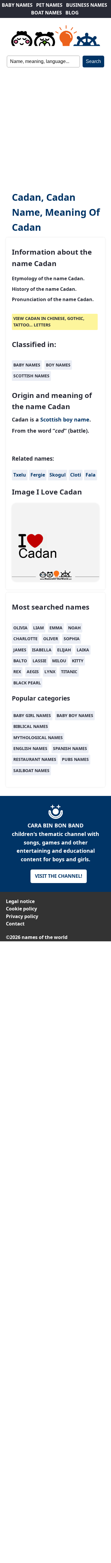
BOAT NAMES (46, 12)
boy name (76, 419)
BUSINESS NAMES (86, 5)
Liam (38, 627)
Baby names (26, 365)
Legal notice (20, 901)
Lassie (39, 660)
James (19, 650)
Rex (17, 671)
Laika (83, 650)
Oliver (50, 638)
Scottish (51, 419)
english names (30, 748)
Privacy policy (22, 916)
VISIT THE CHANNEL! (58, 876)
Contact (15, 923)
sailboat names (31, 770)
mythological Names (38, 737)
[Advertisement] (55, 125)
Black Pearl (27, 683)
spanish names (70, 748)
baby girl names (32, 715)
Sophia (72, 638)
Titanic (69, 671)
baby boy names (75, 715)
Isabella (42, 650)
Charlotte (25, 638)
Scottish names (31, 376)
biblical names (30, 726)
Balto (20, 660)
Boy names (58, 365)
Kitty (77, 660)
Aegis (33, 671)
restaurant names (34, 759)
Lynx (49, 671)
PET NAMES (49, 5)
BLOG (72, 12)
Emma (55, 627)
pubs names (75, 759)
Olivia (20, 627)
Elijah (64, 650)
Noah (74, 627)
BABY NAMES (17, 5)
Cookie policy (21, 908)
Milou (59, 660)
